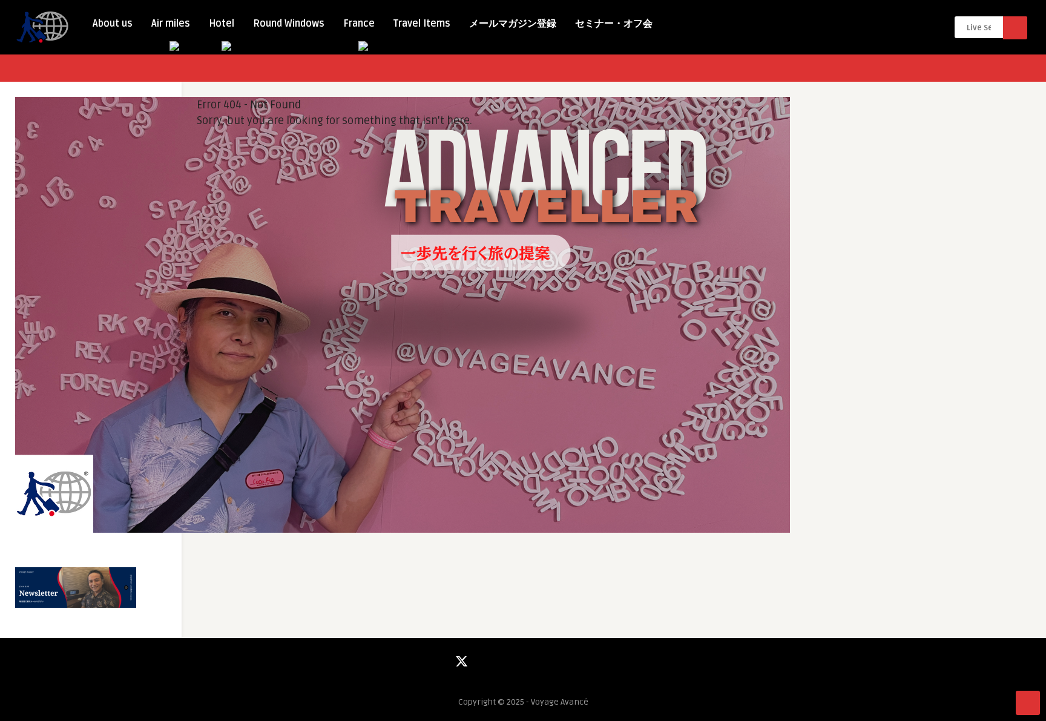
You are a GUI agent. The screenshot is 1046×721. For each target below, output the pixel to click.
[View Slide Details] (402, 530)
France (359, 24)
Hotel (221, 24)
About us (113, 24)
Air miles (170, 24)
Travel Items (421, 24)
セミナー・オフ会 (614, 24)
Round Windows (288, 24)
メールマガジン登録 (512, 24)
